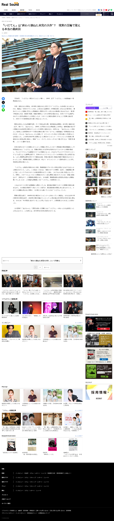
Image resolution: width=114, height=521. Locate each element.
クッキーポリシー (21, 513)
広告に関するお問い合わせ (57, 510)
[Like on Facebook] (99, 10)
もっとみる (78, 322)
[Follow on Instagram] (104, 10)
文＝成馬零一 (5, 33)
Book (38, 10)
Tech (30, 10)
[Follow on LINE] (111, 10)
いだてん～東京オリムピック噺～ (42, 36)
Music (14, 10)
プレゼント (60, 14)
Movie (22, 10)
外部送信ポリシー (32, 513)
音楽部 (99, 13)
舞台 (50, 14)
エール (52, 36)
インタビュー (19, 473)
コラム (31, 473)
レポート (37, 473)
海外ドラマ (32, 14)
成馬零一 (17, 36)
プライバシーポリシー (8, 513)
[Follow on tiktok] (109, 10)
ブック (107, 15)
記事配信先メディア (44, 513)
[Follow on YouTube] (106, 10)
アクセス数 (92, 108)
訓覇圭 (31, 36)
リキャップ (33, 477)
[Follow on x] (101, 10)
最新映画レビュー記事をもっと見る (101, 254)
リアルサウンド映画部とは (9, 510)
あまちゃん (5, 36)
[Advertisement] (69, 4)
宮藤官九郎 (11, 36)
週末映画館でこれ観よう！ (64, 473)
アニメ (42, 14)
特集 (5, 14)
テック (107, 13)
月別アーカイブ (6, 499)
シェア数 (105, 108)
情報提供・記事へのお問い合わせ (39, 510)
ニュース (43, 473)
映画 (11, 14)
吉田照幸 (22, 36)
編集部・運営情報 (23, 510)
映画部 (99, 15)
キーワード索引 (6, 503)
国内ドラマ (20, 14)
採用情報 (68, 510)
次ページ (46, 267)
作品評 (26, 473)
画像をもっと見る (106, 197)
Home (6, 10)
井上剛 (27, 36)
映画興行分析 (51, 473)
